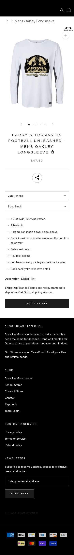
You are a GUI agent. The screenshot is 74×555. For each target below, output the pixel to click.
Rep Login (11, 404)
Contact (9, 397)
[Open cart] (68, 10)
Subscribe (19, 493)
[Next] (52, 124)
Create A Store (14, 391)
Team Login (12, 410)
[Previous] (21, 124)
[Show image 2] (33, 124)
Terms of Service (15, 438)
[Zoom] (65, 35)
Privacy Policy (13, 432)
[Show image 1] (29, 124)
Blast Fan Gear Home (18, 378)
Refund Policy (13, 445)
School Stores (13, 384)
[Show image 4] (41, 124)
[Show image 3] (37, 124)
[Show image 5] (45, 124)
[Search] (62, 9)
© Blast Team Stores (21, 513)
